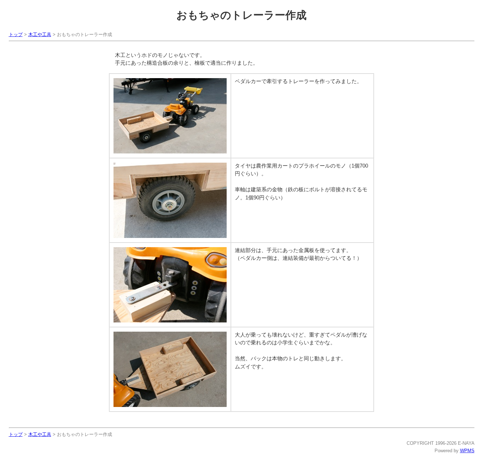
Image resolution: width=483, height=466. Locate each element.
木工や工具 (39, 34)
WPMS (467, 450)
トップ (16, 34)
